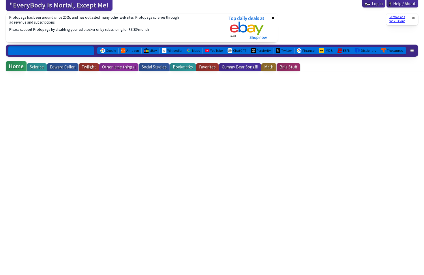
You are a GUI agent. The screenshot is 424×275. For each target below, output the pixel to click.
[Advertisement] (113, 28)
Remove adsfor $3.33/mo (397, 19)
